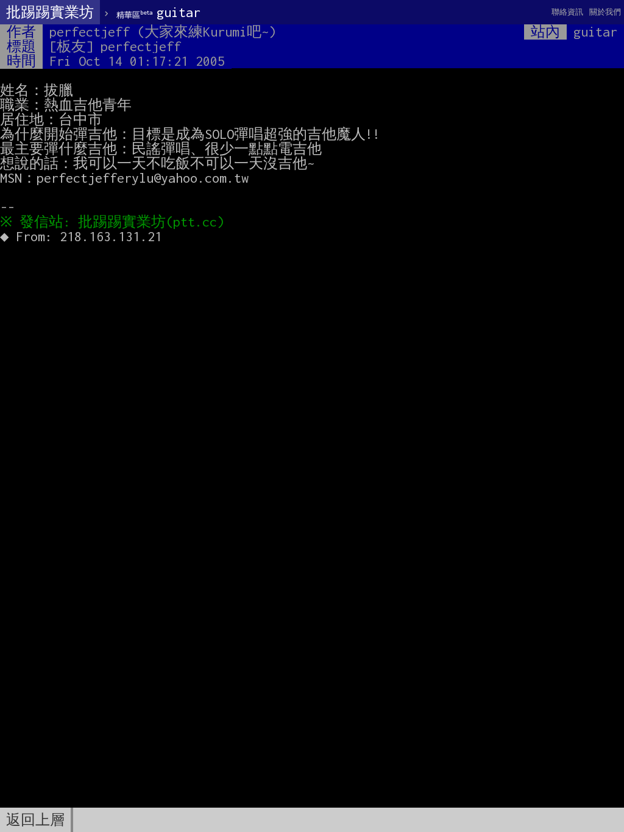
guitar (158, 12)
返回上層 (35, 820)
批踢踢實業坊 (50, 12)
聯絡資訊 (567, 12)
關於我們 (605, 12)
